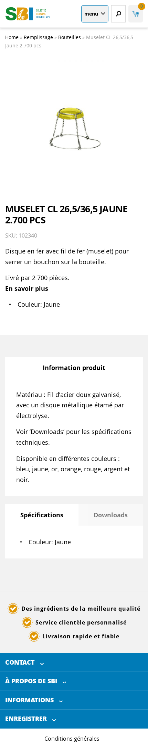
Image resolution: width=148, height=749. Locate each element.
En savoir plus (26, 288)
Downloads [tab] (111, 515)
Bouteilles (69, 37)
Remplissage (38, 37)
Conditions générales (71, 738)
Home (12, 37)
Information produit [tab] (74, 367)
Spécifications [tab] (41, 515)
